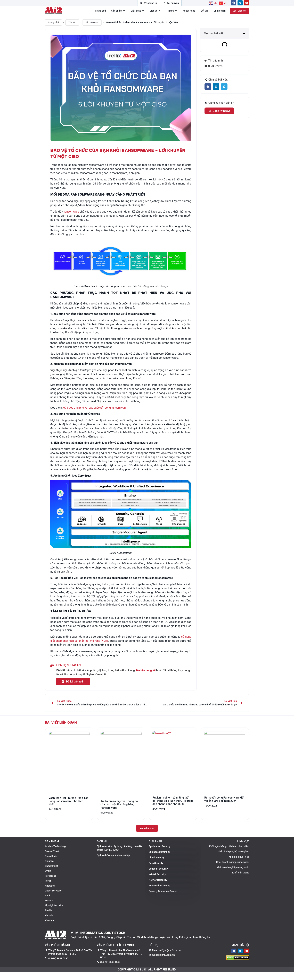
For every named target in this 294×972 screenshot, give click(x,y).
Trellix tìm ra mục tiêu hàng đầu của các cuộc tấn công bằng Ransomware (120, 804)
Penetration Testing (159, 885)
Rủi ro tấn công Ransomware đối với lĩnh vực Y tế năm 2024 (224, 799)
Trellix (48, 910)
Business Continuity (159, 852)
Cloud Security (156, 857)
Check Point (51, 866)
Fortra (48, 880)
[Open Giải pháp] (143, 11)
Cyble (48, 871)
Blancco (49, 861)
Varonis (49, 915)
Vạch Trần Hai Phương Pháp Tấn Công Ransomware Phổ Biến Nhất (68, 801)
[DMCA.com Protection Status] (237, 959)
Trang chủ (53, 22)
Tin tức (72, 22)
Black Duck (51, 856)
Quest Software (53, 890)
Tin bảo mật (92, 22)
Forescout (50, 875)
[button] (244, 33)
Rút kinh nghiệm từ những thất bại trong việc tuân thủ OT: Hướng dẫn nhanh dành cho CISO (172, 801)
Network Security (158, 880)
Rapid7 (49, 895)
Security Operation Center (163, 891)
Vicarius (49, 920)
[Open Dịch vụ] (159, 11)
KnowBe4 (50, 885)
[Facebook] (233, 2)
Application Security (159, 846)
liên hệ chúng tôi (145, 670)
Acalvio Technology (55, 846)
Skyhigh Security (54, 905)
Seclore (49, 900)
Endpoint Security (158, 869)
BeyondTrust (52, 851)
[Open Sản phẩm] (124, 11)
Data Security (156, 863)
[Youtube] (246, 2)
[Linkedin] (240, 2)
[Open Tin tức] (176, 11)
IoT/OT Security (157, 874)
